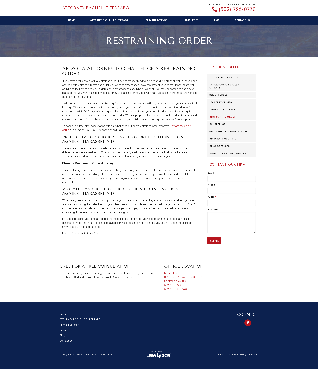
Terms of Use (223, 354)
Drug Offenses (219, 146)
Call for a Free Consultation (95, 266)
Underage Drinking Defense (228, 131)
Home (71, 20)
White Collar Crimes (223, 77)
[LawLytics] (159, 354)
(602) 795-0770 (237, 9)
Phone (212, 185)
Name (211, 173)
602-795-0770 (172, 285)
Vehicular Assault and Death (229, 153)
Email (211, 197)
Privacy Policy (239, 354)
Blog (216, 20)
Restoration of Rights (225, 139)
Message (212, 209)
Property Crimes (220, 102)
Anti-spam (253, 354)
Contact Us (242, 20)
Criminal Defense (156, 20)
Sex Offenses (218, 95)
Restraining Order (222, 117)
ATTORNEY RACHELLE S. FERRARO (109, 20)
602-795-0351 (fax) (175, 289)
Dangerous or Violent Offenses (225, 86)
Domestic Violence (222, 109)
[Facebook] (247, 322)
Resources (191, 20)
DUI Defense (217, 124)
